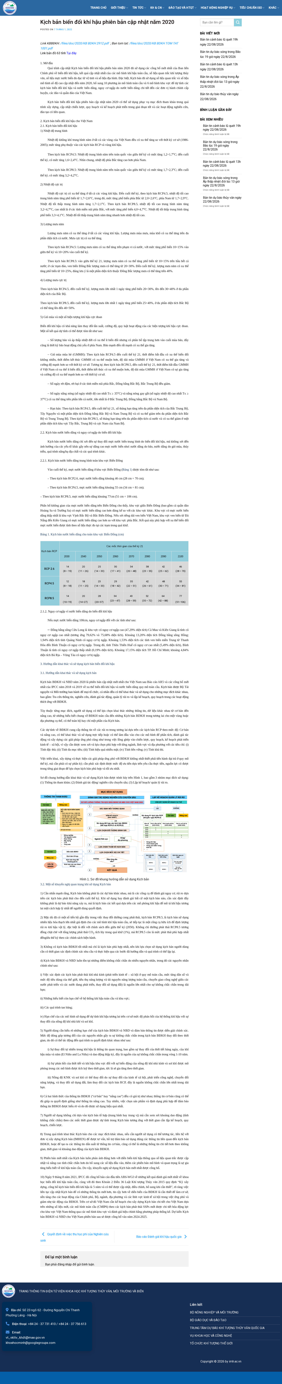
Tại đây (72, 53)
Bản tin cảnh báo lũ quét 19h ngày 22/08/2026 (219, 42)
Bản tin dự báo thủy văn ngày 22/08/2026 (219, 96)
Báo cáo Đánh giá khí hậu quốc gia (159, 1236)
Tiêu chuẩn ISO (251, 7)
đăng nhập (65, 1264)
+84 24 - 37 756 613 (72, 1324)
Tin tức (137, 7)
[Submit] (238, 22)
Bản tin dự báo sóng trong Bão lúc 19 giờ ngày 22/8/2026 (220, 54)
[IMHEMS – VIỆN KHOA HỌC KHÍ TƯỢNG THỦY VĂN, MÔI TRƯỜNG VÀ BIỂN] (12, 8)
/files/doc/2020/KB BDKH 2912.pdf (84, 43)
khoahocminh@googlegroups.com (30, 1343)
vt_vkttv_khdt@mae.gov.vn (25, 1337)
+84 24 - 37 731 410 (42, 1324)
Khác (272, 7)
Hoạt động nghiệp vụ (217, 7)
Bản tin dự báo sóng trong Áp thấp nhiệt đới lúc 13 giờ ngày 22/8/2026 (219, 82)
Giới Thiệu (118, 7)
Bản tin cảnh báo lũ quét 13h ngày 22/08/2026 (219, 66)
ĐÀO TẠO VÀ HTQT (181, 7)
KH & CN (156, 7)
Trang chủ (98, 7)
